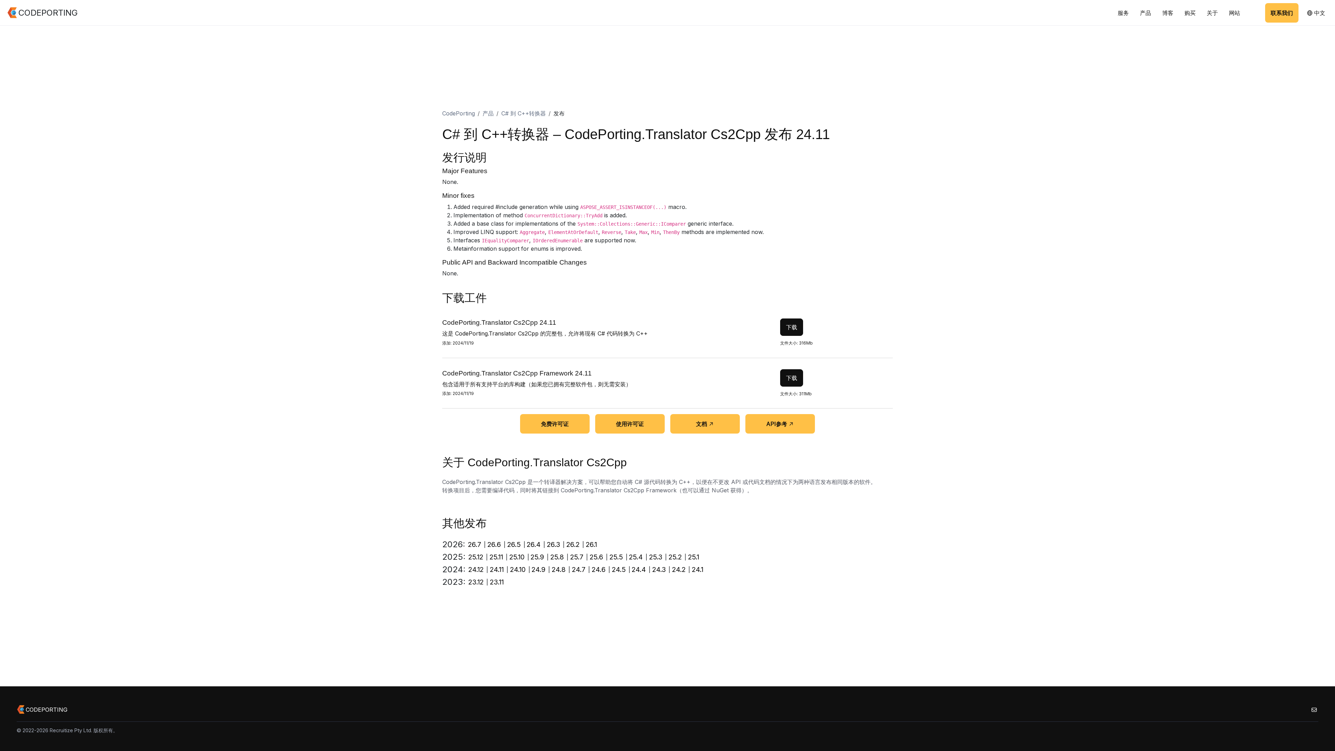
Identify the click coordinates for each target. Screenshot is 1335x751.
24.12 (476, 569)
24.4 (639, 569)
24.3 (659, 569)
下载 (791, 327)
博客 (1167, 12)
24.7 (578, 569)
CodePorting (458, 113)
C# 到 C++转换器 (523, 113)
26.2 (573, 544)
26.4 (534, 544)
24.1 (697, 569)
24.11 (497, 569)
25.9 (537, 557)
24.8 (559, 569)
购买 (1190, 12)
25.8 (557, 557)
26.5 (514, 544)
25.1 (693, 557)
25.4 (636, 557)
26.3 (553, 544)
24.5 (619, 569)
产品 (1145, 12)
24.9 (538, 569)
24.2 (679, 569)
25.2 (675, 557)
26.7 (474, 544)
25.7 (576, 557)
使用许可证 (630, 423)
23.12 (476, 582)
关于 (1212, 12)
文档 (701, 423)
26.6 (494, 544)
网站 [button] (1234, 12)
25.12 (475, 557)
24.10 (518, 569)
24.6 (599, 569)
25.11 (496, 557)
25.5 (616, 557)
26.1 (591, 544)
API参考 (776, 423)
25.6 (596, 557)
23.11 (497, 582)
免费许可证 (555, 423)
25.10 (517, 557)
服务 (1123, 12)
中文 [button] (1318, 12)
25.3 (655, 557)
